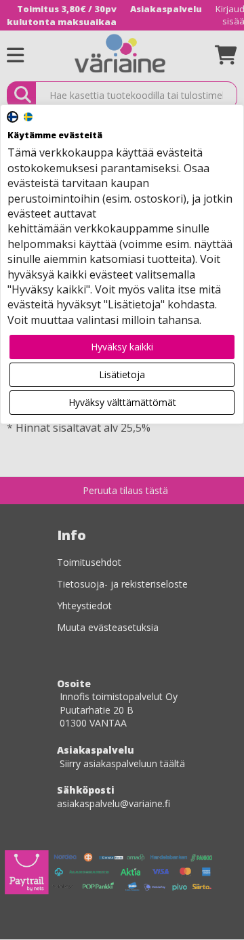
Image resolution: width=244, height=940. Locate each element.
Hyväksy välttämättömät (122, 402)
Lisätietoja (122, 374)
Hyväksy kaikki (122, 346)
